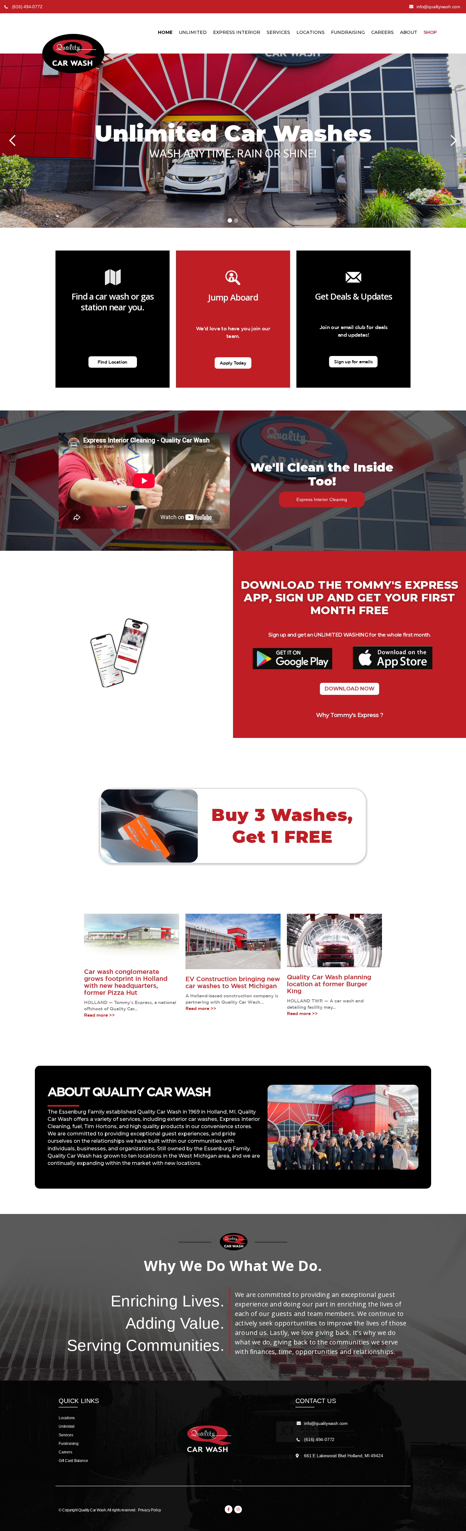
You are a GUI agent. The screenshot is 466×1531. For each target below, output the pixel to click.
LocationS (310, 32)
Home (165, 32)
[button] (12, 141)
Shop (430, 32)
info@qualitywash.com (326, 1423)
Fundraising (348, 32)
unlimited (193, 32)
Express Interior (236, 32)
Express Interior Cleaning (321, 499)
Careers (382, 32)
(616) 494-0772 (319, 1439)
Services (278, 32)
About (408, 32)
